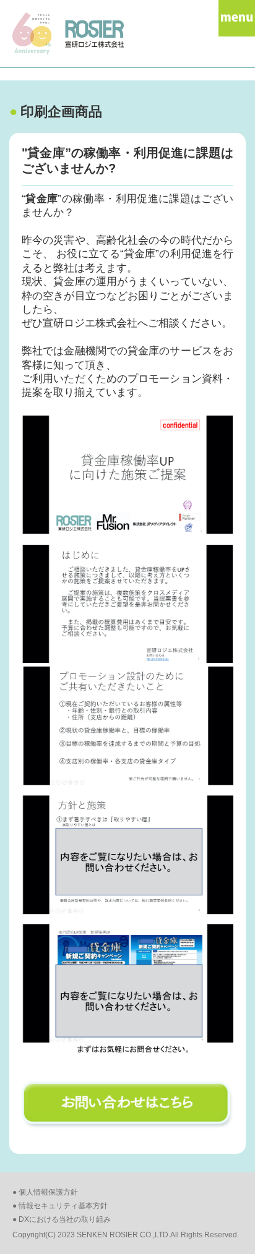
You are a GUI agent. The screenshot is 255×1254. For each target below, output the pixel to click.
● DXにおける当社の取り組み (61, 1219)
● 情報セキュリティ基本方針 (60, 1205)
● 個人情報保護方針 (45, 1192)
